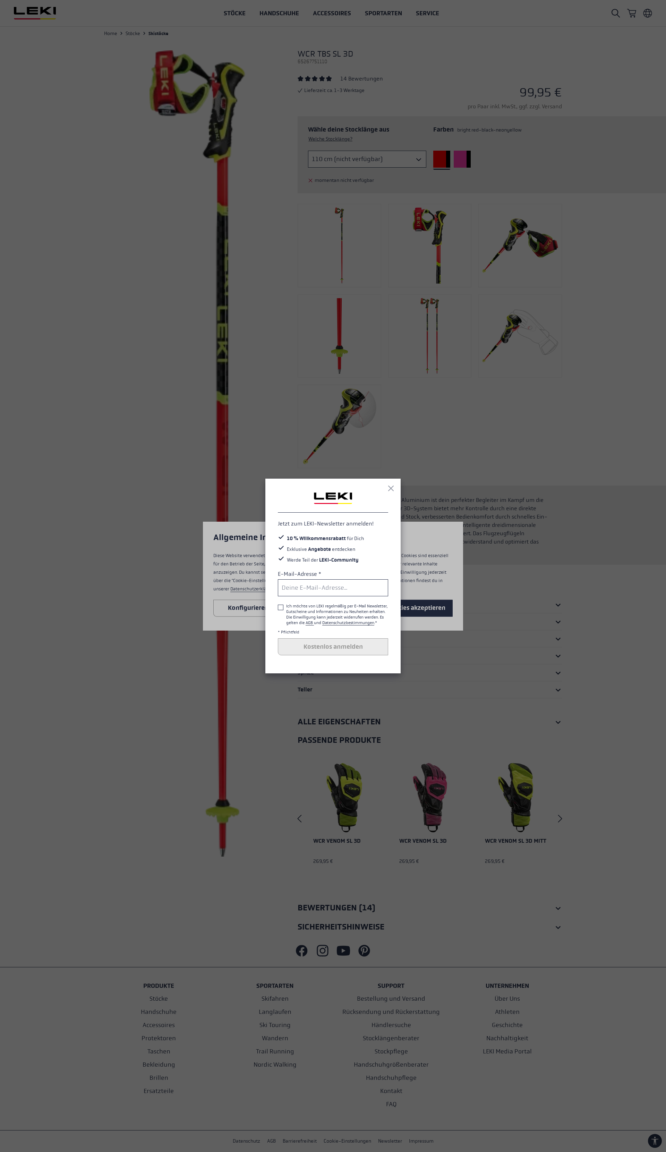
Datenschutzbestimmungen (348, 622)
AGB (310, 622)
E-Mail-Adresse (299, 574)
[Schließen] (391, 488)
